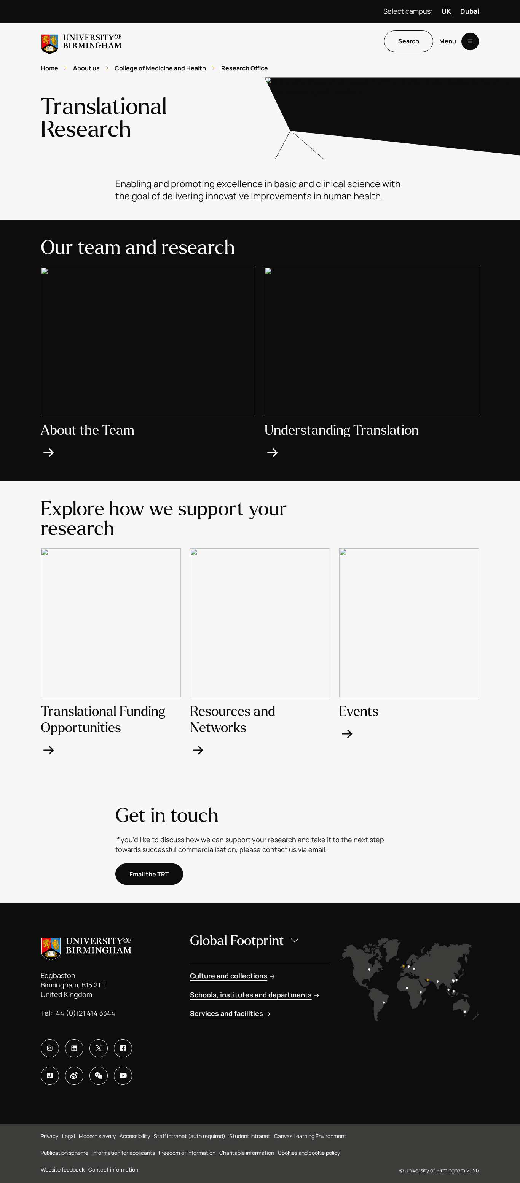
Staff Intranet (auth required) (189, 1136)
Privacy (49, 1136)
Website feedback (63, 1169)
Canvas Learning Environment (310, 1136)
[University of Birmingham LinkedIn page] (74, 1048)
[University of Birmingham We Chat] (98, 1076)
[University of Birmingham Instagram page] (50, 1048)
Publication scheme (64, 1152)
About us (86, 68)
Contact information (113, 1169)
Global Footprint (237, 940)
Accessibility (135, 1136)
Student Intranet (249, 1136)
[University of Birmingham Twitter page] (98, 1048)
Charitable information (246, 1152)
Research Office (244, 68)
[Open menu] (470, 41)
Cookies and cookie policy (309, 1152)
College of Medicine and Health (160, 68)
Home (49, 68)
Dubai (469, 11)
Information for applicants (123, 1152)
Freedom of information (187, 1152)
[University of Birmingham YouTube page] (123, 1076)
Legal (68, 1136)
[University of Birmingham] (81, 41)
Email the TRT (149, 874)
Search (408, 41)
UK (446, 11)
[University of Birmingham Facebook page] (123, 1048)
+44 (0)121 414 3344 (83, 1013)
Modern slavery (97, 1136)
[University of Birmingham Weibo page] (74, 1076)
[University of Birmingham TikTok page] (50, 1076)
